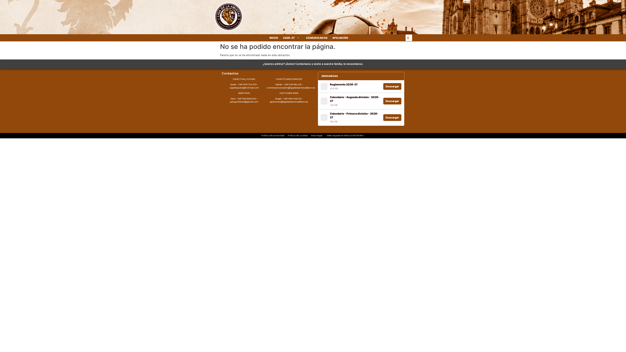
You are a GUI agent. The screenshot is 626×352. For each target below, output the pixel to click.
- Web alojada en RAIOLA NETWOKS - (345, 135)
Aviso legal (316, 135)
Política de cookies (298, 135)
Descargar (392, 86)
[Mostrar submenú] (298, 38)
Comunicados (317, 37)
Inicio (273, 37)
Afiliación (340, 37)
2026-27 (289, 37)
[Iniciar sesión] (409, 38)
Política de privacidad (272, 135)
